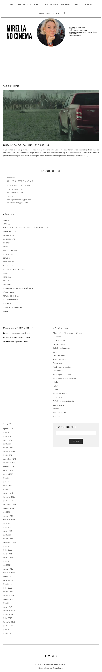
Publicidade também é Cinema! (26, 145)
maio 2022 (7, 554)
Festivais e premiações (62, 367)
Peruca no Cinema (10, 296)
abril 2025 (7, 489)
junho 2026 (7, 436)
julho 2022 (7, 546)
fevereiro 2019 (9, 611)
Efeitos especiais (10, 250)
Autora (6, 224)
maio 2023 (7, 531)
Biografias (57, 337)
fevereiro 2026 (9, 451)
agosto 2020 (8, 580)
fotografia (8, 266)
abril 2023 (7, 535)
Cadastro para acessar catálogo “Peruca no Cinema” (25, 228)
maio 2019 (7, 607)
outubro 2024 (8, 508)
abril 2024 (7, 512)
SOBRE (5, 311)
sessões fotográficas (12, 307)
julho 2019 (7, 603)
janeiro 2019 (8, 614)
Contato (57, 13)
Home (5, 273)
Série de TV (57, 409)
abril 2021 (7, 565)
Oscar (55, 390)
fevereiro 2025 (9, 497)
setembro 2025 (9, 470)
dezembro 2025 (9, 459)
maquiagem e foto (11, 281)
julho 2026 (7, 432)
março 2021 (8, 569)
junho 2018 (7, 618)
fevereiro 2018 (9, 622)
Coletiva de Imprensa (61, 348)
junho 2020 (7, 588)
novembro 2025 (9, 463)
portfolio (7, 303)
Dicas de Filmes (59, 356)
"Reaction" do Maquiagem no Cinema (67, 333)
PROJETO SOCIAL (43, 13)
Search (76, 441)
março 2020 (8, 592)
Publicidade (57, 397)
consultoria (8, 235)
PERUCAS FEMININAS (11, 300)
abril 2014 (7, 633)
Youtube (56, 416)
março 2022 (8, 557)
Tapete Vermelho (59, 412)
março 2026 (8, 448)
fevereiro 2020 (9, 595)
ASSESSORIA (66, 4)
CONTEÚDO (87, 4)
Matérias (7, 285)
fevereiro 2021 (9, 573)
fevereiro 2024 (9, 520)
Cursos (6, 247)
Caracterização (59, 340)
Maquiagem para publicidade (64, 378)
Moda (55, 382)
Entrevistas (8, 254)
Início (12, 4)
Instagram (7, 277)
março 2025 (8, 493)
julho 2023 (7, 527)
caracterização (10, 231)
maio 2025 (7, 486)
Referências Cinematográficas (64, 401)
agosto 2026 (8, 429)
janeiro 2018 (8, 626)
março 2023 (8, 539)
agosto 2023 (8, 523)
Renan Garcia (57, 668)
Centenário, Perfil (59, 344)
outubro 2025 (8, 467)
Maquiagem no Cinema (62, 374)
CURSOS (77, 4)
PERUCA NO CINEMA (49, 4)
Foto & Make (8, 262)
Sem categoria (58, 405)
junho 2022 (7, 550)
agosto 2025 (8, 474)
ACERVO (6, 220)
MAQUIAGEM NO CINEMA (28, 4)
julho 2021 (7, 561)
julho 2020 (7, 584)
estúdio (6, 258)
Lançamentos (58, 371)
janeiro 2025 (8, 501)
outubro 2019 (8, 599)
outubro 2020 (8, 576)
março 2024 (8, 516)
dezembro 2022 (9, 542)
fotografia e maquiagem (14, 269)
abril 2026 (7, 444)
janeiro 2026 (8, 455)
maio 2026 (7, 440)
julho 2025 (7, 478)
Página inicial (8, 292)
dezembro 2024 (9, 504)
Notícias (56, 386)
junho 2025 (7, 482)
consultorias (9, 239)
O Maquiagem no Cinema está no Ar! (18, 288)
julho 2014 (7, 629)
